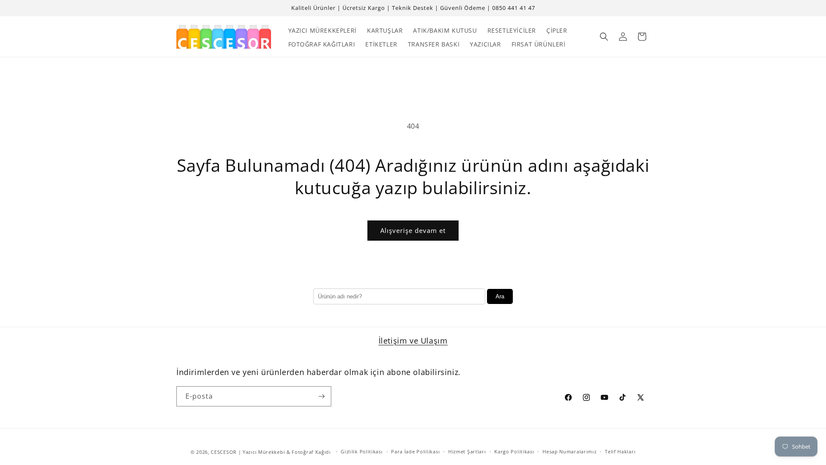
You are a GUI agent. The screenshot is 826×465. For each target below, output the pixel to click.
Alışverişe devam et (413, 230)
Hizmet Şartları (467, 451)
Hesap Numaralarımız (569, 451)
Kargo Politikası (514, 451)
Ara (500, 296)
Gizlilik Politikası (361, 451)
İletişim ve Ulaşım (413, 340)
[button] (604, 36)
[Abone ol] (321, 396)
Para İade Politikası (415, 451)
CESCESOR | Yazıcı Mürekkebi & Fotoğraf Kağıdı (271, 452)
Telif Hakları (620, 451)
